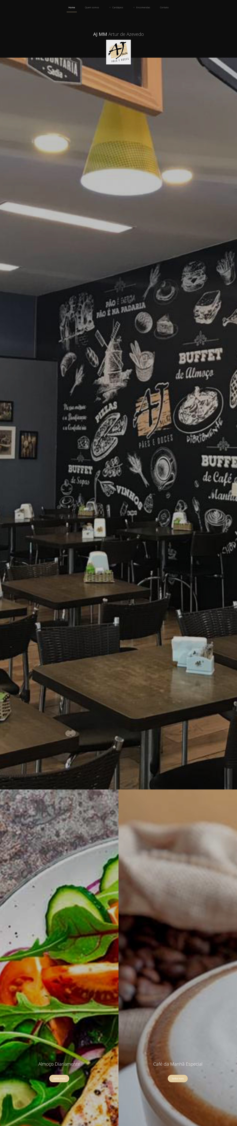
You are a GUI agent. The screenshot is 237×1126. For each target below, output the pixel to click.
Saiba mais (59, 1078)
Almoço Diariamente (59, 1064)
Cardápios (117, 7)
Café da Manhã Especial (177, 1064)
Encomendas (143, 7)
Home (71, 7)
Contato (164, 7)
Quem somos (92, 7)
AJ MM (118, 34)
